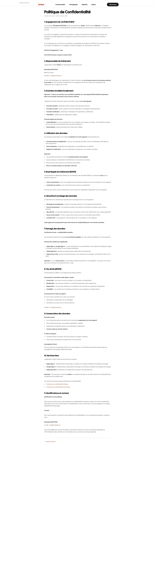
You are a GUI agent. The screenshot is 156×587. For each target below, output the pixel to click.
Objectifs (84, 4)
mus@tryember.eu (55, 75)
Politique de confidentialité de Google (58, 387)
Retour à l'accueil (24, 2)
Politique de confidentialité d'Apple (57, 384)
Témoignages (73, 4)
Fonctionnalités (60, 4)
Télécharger (113, 4)
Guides (93, 4)
